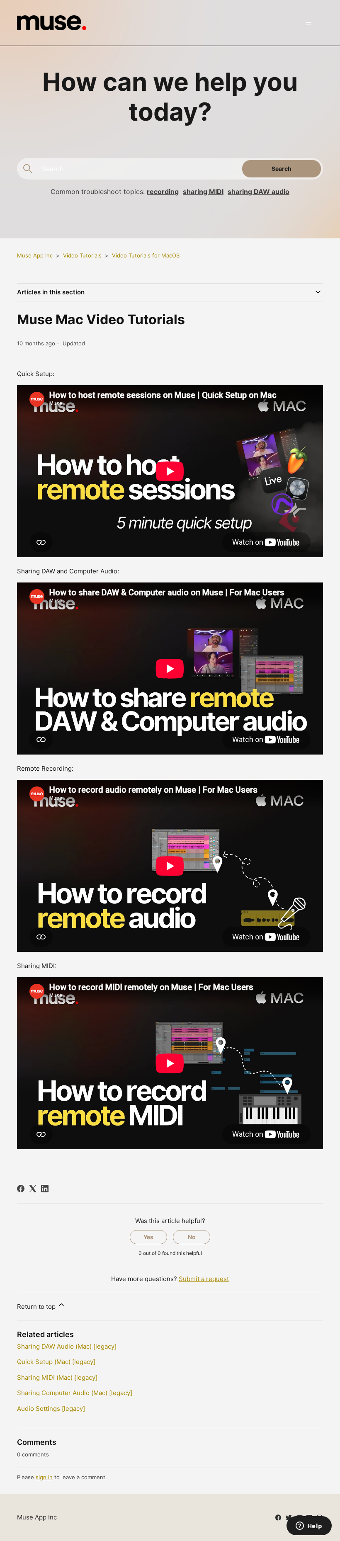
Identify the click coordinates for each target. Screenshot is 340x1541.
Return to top (37, 1306)
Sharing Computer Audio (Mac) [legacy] (74, 1393)
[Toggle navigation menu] (308, 22)
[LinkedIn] (45, 1188)
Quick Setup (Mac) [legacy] (56, 1362)
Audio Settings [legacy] (51, 1408)
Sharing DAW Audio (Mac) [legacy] (67, 1346)
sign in (44, 1477)
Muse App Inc (35, 255)
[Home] (51, 23)
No (192, 1236)
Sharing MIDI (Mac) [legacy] (57, 1377)
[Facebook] (20, 1188)
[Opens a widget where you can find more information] (309, 1526)
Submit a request (204, 1279)
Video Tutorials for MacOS (146, 255)
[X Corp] (32, 1188)
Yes (148, 1236)
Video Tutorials (82, 255)
